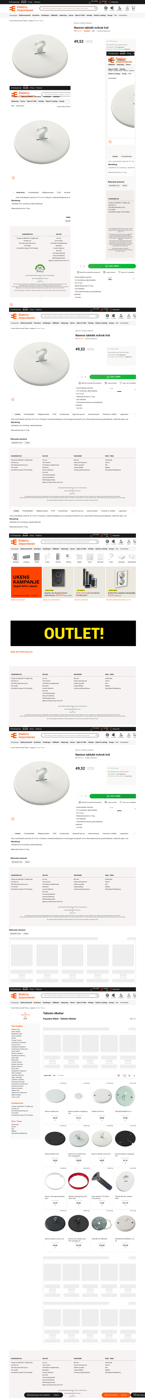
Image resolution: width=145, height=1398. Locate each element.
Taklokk (91, 171)
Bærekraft (59, 245)
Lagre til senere (110, 971)
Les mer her (58, 285)
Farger (110, 976)
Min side (76, 1139)
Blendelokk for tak (80, 171)
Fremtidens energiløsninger (59, 243)
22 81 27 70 (40, 281)
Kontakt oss (27, 240)
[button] (40, 268)
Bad (106, 1144)
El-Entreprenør (14, 2)
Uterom (107, 1141)
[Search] (95, 8)
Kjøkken (107, 1146)
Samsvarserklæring (59, 255)
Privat (30, 2)
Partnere (37, 2)
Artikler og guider (79, 1144)
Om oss (58, 238)
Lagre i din (127, 971)
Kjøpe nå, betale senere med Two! (59, 260)
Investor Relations (58, 248)
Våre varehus (59, 240)
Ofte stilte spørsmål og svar (27, 243)
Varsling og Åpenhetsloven (82, 1149)
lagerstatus (121, 498)
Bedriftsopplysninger (58, 258)
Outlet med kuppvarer (80, 1141)
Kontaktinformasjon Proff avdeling (27, 248)
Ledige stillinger (78, 1146)
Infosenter (114, 2)
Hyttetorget (108, 1139)
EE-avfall (58, 250)
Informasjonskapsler (58, 253)
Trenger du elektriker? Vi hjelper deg (27, 238)
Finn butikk (27, 245)
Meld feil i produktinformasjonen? (90, 971)
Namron (80, 1030)
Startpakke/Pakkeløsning (113, 1149)
